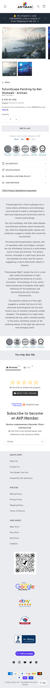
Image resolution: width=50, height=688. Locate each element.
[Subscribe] (42, 442)
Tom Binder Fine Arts (19, 472)
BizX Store (14, 538)
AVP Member (27, 418)
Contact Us (15, 467)
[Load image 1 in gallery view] (10, 69)
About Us (14, 461)
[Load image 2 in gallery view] (25, 69)
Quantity (5, 114)
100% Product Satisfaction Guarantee (19, 190)
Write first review (26, 393)
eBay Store (14, 527)
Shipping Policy (16, 505)
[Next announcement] (45, 18)
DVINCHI (14, 544)
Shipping (5, 103)
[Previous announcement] (4, 18)
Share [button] (7, 82)
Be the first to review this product (25, 387)
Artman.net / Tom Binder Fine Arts (23, 682)
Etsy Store (14, 532)
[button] (5, 6)
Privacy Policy (16, 499)
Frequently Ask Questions (21, 478)
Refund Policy (16, 494)
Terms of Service (17, 511)
